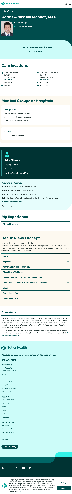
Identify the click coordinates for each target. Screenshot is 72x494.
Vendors (4, 436)
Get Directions (9, 79)
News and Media (9, 432)
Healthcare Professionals (10, 429)
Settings (64, 483)
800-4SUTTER (9, 360)
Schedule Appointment (9, 371)
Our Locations (6, 378)
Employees (5, 425)
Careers (4, 410)
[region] (36, 485)
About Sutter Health (8, 400)
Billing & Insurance (8, 385)
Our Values (5, 417)
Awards (4, 407)
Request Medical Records (10, 388)
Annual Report (8, 403)
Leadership (5, 414)
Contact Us (6, 365)
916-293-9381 (37, 51)
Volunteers (5, 439)
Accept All (64, 488)
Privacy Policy (15, 491)
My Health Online (7, 381)
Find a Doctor (6, 374)
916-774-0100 (44, 82)
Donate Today (10, 447)
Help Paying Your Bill (8, 392)
